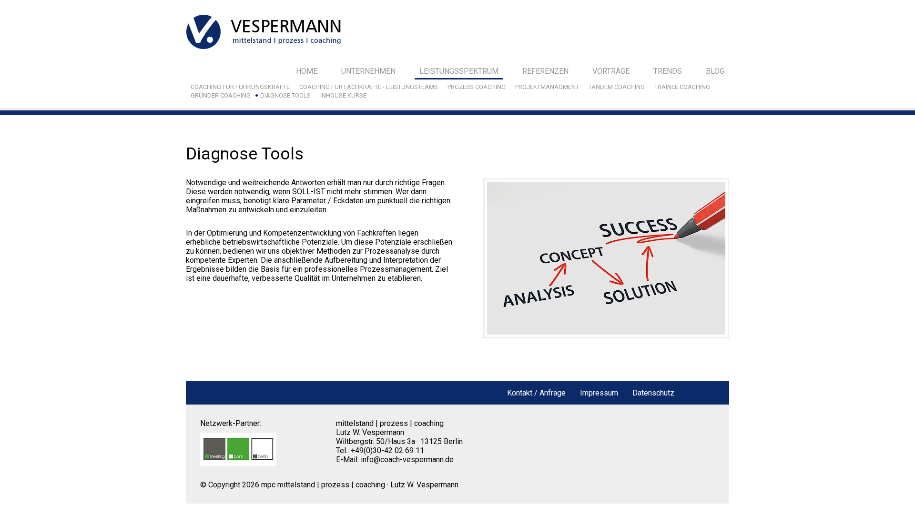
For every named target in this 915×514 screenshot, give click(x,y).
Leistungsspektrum (458, 71)
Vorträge (611, 71)
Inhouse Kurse (343, 95)
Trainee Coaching (682, 86)
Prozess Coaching (476, 86)
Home (306, 71)
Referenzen (545, 71)
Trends (667, 71)
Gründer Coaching (221, 95)
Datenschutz (653, 392)
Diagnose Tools (285, 95)
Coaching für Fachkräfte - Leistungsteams (368, 86)
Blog (715, 71)
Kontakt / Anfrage (536, 392)
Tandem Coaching (617, 86)
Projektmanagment (547, 86)
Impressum (599, 392)
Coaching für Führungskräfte (240, 86)
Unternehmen (368, 71)
